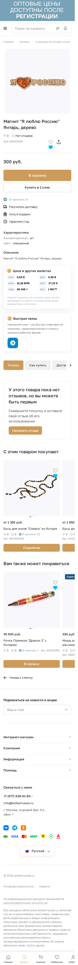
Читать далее (35, 945)
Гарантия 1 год (19, 221)
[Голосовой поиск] (66, 28)
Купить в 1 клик (37, 187)
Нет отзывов (23, 135)
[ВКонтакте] (6, 827)
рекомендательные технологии (25, 903)
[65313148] (37, 81)
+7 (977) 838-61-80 (17, 796)
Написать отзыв (25, 430)
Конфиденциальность (18, 886)
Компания (11, 748)
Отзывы (13, 365)
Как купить (37, 365)
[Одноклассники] (23, 827)
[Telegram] (14, 827)
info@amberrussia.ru (18, 803)
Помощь (10, 770)
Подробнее (31, 547)
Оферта (44, 886)
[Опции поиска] (57, 28)
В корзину (37, 175)
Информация (13, 759)
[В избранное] (50, 142)
